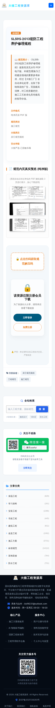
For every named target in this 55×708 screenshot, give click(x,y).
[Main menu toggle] (51, 5)
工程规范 (12, 379)
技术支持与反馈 (40, 634)
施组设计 (23, 417)
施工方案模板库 (16, 621)
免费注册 (27, 327)
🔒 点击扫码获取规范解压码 (27, 261)
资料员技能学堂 (40, 628)
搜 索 (42, 409)
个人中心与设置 (40, 641)
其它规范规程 (29, 373)
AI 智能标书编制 (16, 628)
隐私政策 (34, 706)
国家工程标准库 (16, 634)
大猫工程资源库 (19, 6)
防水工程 (43, 417)
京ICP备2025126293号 (29, 699)
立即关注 (27, 467)
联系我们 (21, 706)
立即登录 (27, 317)
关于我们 (8, 706)
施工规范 (25, 379)
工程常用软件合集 (16, 641)
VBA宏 (33, 417)
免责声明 (47, 706)
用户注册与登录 (40, 621)
